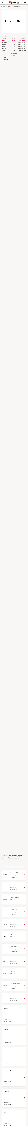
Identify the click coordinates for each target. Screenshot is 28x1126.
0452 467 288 (6, 61)
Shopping (3, 6)
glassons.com (5, 59)
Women (9, 6)
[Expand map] (14, 456)
